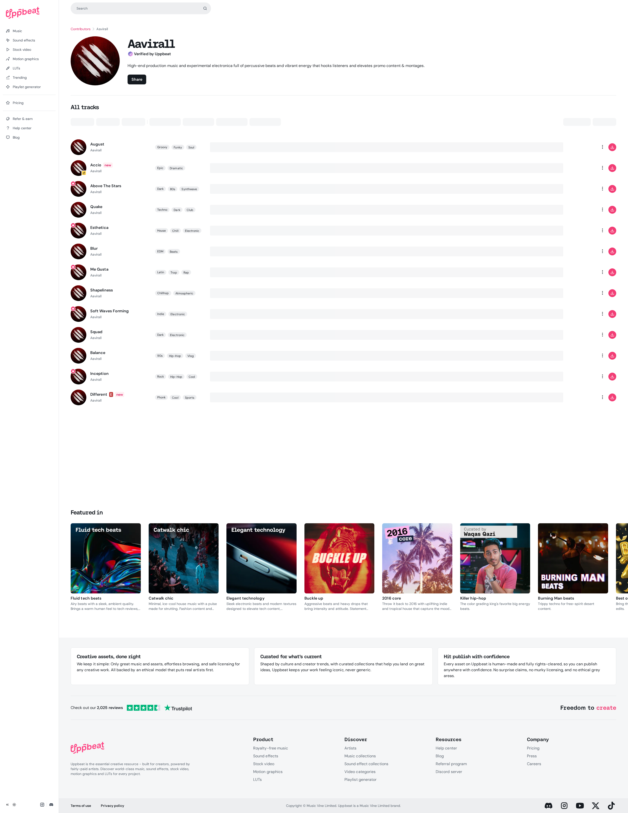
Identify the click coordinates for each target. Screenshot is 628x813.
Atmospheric (184, 293)
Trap (173, 273)
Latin (160, 272)
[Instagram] (564, 806)
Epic (160, 168)
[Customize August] (583, 147)
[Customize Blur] (583, 251)
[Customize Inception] (583, 376)
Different (98, 394)
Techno (162, 210)
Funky (178, 147)
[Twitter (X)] (596, 806)
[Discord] (548, 806)
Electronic (192, 231)
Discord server (449, 771)
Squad (96, 331)
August (97, 144)
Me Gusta (99, 269)
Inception (99, 373)
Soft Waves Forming (109, 311)
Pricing (533, 748)
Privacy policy (112, 805)
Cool (192, 377)
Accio (95, 165)
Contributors (81, 29)
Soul (191, 147)
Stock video (263, 763)
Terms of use (81, 805)
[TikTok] (611, 806)
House (161, 231)
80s (172, 189)
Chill (175, 231)
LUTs (257, 779)
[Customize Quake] (583, 210)
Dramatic (176, 168)
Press (532, 756)
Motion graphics (268, 771)
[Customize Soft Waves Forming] (583, 314)
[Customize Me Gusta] (583, 272)
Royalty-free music (270, 748)
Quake (96, 206)
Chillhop (163, 293)
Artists (350, 748)
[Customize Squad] (583, 335)
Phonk (161, 397)
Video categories (360, 771)
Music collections (360, 756)
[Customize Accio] (583, 168)
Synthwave (189, 189)
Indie (160, 314)
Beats (174, 252)
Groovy (162, 147)
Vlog (190, 356)
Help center (446, 748)
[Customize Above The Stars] (583, 189)
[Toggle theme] (14, 804)
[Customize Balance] (583, 356)
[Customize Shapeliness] (583, 293)
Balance (97, 352)
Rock (160, 377)
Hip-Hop (175, 356)
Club (190, 210)
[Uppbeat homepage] (29, 13)
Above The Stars (105, 185)
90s (160, 356)
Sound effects (265, 756)
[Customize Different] (583, 397)
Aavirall (96, 150)
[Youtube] (580, 806)
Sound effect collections (366, 763)
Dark (160, 189)
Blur (94, 248)
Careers (534, 763)
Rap (186, 273)
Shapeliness (101, 290)
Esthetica (99, 227)
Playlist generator (360, 779)
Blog (440, 756)
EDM (160, 251)
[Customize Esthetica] (583, 231)
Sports (189, 398)
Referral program (451, 763)
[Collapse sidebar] (7, 804)
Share (136, 79)
